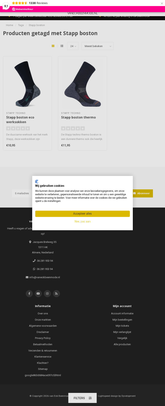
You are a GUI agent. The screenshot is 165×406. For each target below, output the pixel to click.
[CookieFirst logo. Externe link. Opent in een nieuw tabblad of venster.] (36, 181)
